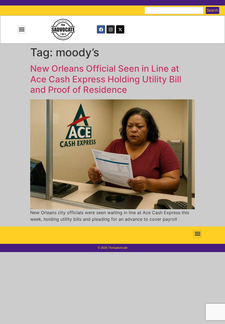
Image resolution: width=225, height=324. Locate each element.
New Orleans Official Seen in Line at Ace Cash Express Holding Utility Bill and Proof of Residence (105, 79)
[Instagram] (110, 29)
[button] (21, 29)
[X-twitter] (120, 29)
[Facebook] (101, 29)
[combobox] (174, 10)
